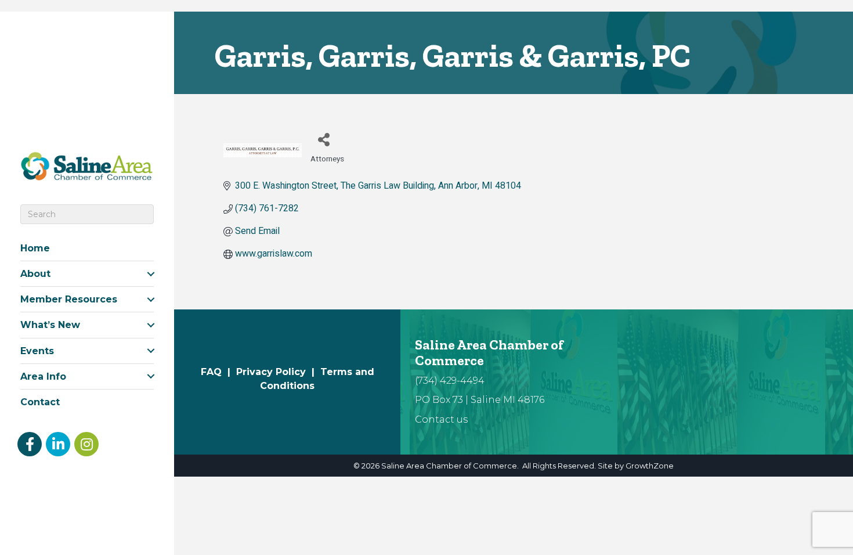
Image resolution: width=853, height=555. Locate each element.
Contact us (441, 419)
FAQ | (218, 371)
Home (35, 248)
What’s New (50, 324)
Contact (40, 402)
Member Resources (68, 299)
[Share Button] (323, 139)
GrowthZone (650, 465)
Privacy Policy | (278, 371)
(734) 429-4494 (450, 380)
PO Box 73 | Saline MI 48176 (479, 399)
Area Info (43, 376)
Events (37, 350)
